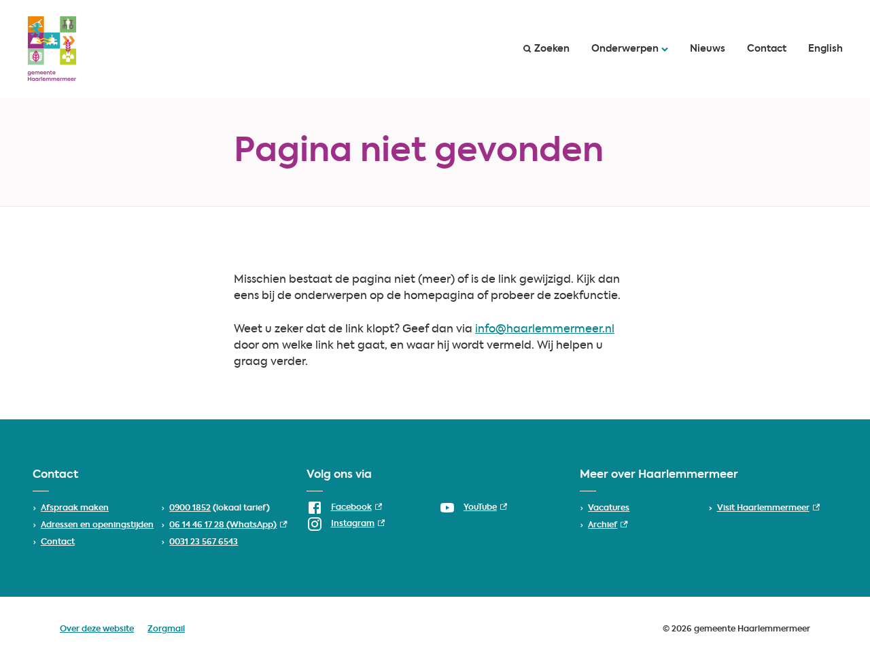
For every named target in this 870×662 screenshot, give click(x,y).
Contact (766, 49)
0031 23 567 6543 (203, 542)
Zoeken (552, 49)
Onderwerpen (625, 49)
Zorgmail (166, 629)
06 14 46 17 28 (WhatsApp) (228, 525)
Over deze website (97, 629)
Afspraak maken (75, 508)
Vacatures (608, 508)
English (825, 49)
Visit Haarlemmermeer (768, 508)
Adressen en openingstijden (97, 525)
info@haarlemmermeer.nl (544, 329)
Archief (607, 525)
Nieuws (707, 49)
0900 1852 (190, 508)
